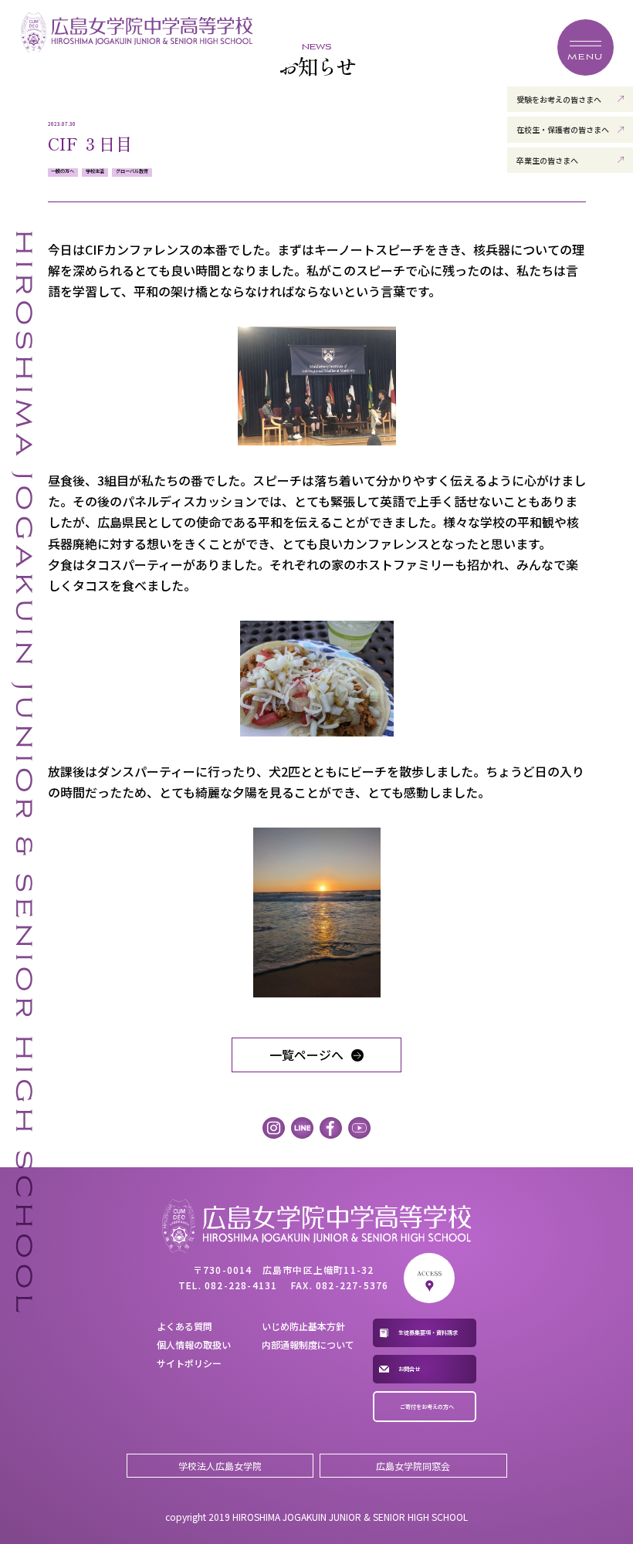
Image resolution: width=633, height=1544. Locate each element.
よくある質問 (184, 1325)
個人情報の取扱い (194, 1344)
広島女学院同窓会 (413, 1465)
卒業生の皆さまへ (547, 160)
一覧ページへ (306, 1054)
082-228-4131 (241, 1285)
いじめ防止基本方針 (303, 1325)
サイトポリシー (189, 1363)
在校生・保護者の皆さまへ (562, 129)
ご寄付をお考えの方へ (427, 1406)
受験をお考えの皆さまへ (558, 99)
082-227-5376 (352, 1285)
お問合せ (409, 1369)
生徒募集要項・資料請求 (428, 1332)
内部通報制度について (308, 1344)
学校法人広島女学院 (220, 1465)
